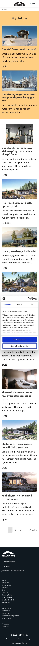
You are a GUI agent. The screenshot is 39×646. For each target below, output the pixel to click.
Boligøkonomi (7, 585)
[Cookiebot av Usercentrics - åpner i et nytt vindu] (28, 298)
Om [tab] (32, 304)
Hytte (4, 590)
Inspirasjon (5, 592)
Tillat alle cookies (19, 340)
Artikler (4, 580)
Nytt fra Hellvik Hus (8, 600)
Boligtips (5, 587)
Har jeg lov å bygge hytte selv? (19, 251)
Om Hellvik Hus (7, 608)
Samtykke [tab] (7, 304)
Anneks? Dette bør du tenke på (19, 49)
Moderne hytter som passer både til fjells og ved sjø (17, 445)
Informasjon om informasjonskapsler (19, 639)
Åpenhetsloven (7, 618)
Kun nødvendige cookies (19, 346)
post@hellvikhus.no (8, 562)
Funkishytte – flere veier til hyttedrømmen (17, 497)
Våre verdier (6, 613)
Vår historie (6, 611)
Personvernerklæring (19, 643)
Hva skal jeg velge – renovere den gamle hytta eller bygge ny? (18, 97)
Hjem (5, 9)
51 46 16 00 (6, 566)
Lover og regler (7, 597)
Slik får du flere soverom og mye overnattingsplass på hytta (17, 396)
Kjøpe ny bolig (7, 595)
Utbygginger (6, 602)
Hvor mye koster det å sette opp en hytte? (17, 204)
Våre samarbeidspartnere (10, 616)
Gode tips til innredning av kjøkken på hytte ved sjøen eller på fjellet (17, 151)
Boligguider (6, 582)
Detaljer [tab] (19, 304)
